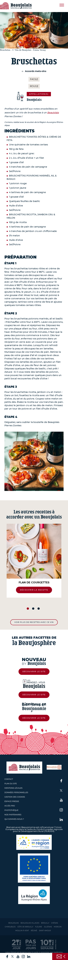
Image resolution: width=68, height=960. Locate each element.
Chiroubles (10, 927)
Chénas (54, 923)
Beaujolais (53, 112)
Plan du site (10, 783)
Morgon (58, 927)
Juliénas (48, 927)
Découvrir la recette (34, 590)
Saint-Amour (45, 931)
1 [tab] (28, 608)
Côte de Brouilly (25, 927)
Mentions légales (13, 788)
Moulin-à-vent (22, 931)
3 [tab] (38, 608)
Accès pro (9, 806)
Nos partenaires (12, 815)
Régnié (34, 931)
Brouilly (45, 923)
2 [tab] (33, 608)
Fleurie (38, 927)
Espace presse (11, 801)
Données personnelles (16, 792)
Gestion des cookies (14, 797)
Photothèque (11, 810)
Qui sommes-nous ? (14, 819)
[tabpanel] (34, 561)
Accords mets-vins (35, 71)
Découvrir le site (34, 671)
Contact (8, 779)
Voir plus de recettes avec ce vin (34, 622)
